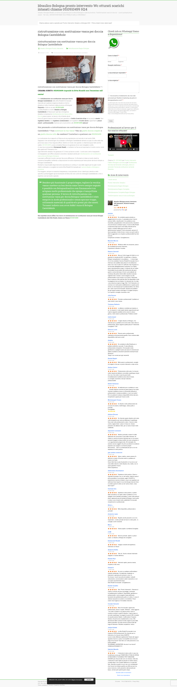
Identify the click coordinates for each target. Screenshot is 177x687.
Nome (109, 61)
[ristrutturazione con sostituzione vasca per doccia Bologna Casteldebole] (71, 56)
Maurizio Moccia (113, 241)
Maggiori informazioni (76, 679)
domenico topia (113, 514)
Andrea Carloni (112, 367)
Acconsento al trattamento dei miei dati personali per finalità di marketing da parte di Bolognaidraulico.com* (122, 98)
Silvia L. (110, 505)
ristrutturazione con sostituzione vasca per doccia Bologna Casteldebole (66, 43)
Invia (110, 121)
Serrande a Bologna (121, 165)
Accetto (89, 679)
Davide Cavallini (113, 586)
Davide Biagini (112, 358)
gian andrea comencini (115, 452)
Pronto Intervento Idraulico (116, 183)
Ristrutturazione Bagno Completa (118, 189)
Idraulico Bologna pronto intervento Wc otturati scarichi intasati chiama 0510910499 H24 (81, 7)
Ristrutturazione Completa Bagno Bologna (121, 192)
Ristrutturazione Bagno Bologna (78, 48)
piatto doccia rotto (49, 134)
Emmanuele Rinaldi (114, 541)
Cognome (120, 61)
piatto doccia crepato (91, 131)
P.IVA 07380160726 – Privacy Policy (130, 681)
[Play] (110, 149)
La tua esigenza (113, 80)
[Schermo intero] (137, 149)
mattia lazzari (112, 317)
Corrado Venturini (113, 604)
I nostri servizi (112, 179)
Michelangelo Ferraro (114, 400)
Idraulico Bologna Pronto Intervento (51, 48)
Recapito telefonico (115, 65)
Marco (110, 525)
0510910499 (58, 90)
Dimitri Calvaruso (113, 384)
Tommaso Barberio (114, 304)
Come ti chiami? (113, 56)
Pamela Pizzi (112, 559)
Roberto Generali (113, 251)
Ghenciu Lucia (112, 329)
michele (110, 213)
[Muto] (134, 149)
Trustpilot (111, 155)
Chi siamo (117, 681)
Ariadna (110, 340)
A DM (109, 532)
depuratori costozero (114, 431)
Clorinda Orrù (112, 489)
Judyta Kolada (112, 627)
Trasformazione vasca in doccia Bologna (121, 196)
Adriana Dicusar (113, 414)
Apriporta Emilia (113, 550)
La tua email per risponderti (117, 73)
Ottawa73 (111, 567)
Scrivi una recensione (123, 675)
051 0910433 (117, 160)
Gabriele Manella (113, 649)
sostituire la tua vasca (64, 131)
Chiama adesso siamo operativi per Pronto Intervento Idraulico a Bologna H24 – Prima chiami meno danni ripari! (75, 23)
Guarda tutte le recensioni (123, 672)
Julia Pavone (112, 295)
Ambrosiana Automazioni (116, 471)
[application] (123, 142)
